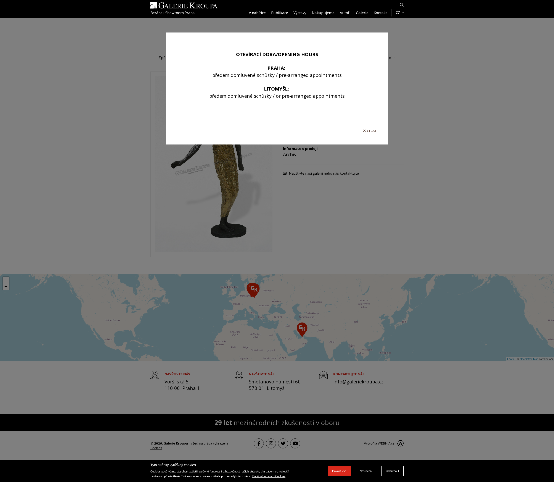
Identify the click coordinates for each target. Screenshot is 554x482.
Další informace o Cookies (268, 476)
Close (372, 130)
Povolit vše (339, 471)
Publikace (279, 12)
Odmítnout (392, 471)
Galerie (362, 12)
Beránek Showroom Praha (172, 12)
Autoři (345, 12)
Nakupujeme (323, 12)
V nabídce (257, 12)
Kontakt (380, 12)
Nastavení (366, 471)
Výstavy (299, 12)
